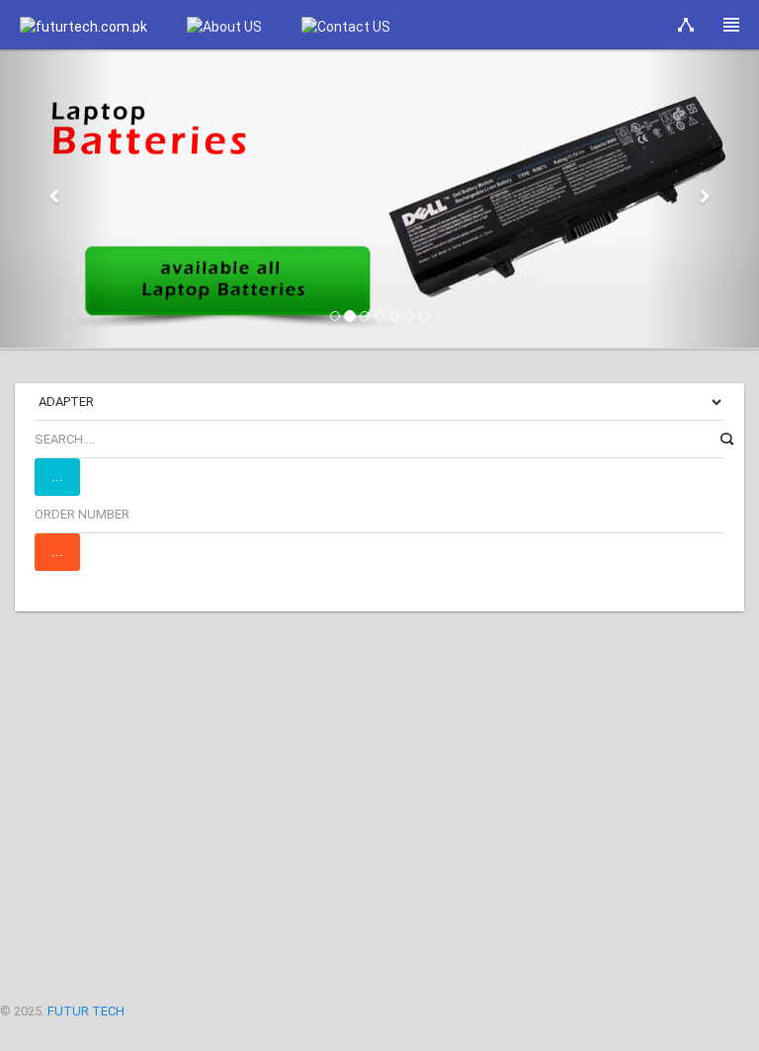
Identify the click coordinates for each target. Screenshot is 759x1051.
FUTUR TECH (86, 1011)
